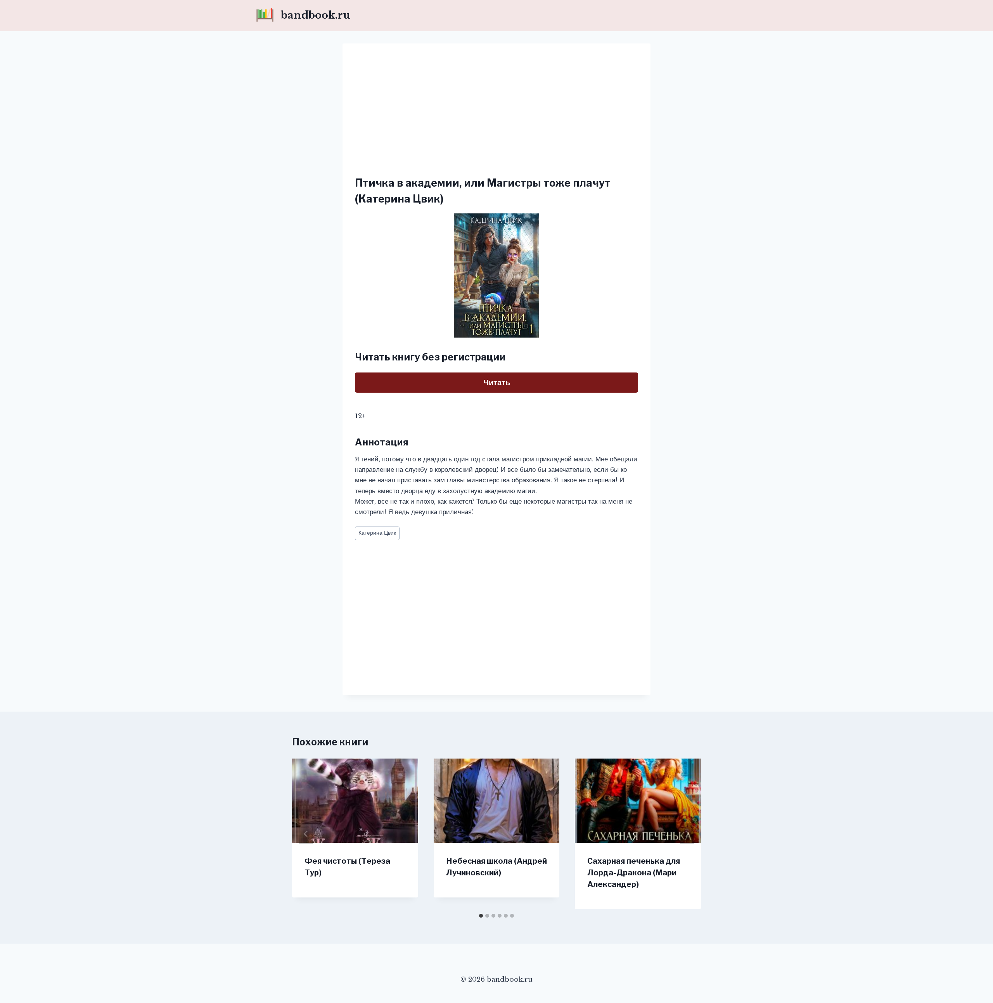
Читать (496, 382)
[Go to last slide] (306, 833)
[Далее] (687, 833)
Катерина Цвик (377, 533)
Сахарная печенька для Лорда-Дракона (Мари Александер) (633, 872)
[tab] (481, 916)
